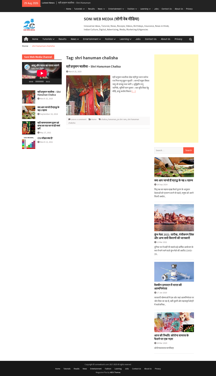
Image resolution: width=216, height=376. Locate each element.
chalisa (104, 119)
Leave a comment (78, 119)
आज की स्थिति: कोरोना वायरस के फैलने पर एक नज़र (171, 337)
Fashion (131, 9)
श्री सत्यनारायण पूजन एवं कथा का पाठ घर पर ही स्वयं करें (48, 125)
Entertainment (115, 9)
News (100, 9)
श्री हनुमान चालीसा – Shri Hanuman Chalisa (93, 66)
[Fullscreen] (57, 81)
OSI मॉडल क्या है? (45, 138)
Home (68, 9)
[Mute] (53, 81)
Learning (144, 9)
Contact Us (167, 9)
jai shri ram (122, 119)
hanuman (112, 119)
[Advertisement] (176, 98)
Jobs (156, 9)
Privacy (189, 9)
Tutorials (78, 9)
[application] (42, 73)
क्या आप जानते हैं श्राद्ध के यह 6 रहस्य (173, 180)
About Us (179, 9)
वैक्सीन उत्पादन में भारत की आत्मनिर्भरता (168, 286)
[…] (134, 91)
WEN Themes (115, 372)
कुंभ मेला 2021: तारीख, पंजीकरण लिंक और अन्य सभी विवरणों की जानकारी (174, 236)
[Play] (25, 81)
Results (91, 9)
